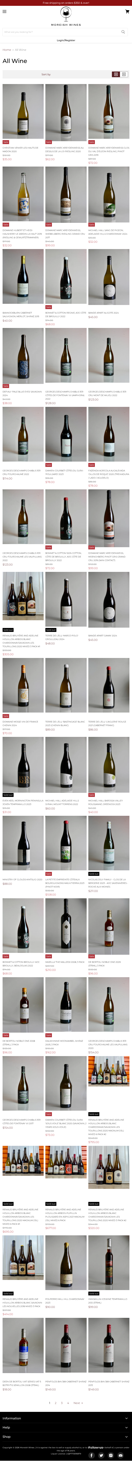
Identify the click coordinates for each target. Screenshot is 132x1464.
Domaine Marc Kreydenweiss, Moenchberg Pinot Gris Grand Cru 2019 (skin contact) (106, 557)
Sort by (46, 74)
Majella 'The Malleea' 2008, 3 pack (64, 962)
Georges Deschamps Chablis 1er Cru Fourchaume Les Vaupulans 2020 (107, 1044)
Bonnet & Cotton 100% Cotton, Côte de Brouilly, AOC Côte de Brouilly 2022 (63, 557)
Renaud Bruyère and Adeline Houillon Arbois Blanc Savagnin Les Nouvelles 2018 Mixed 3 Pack (22, 1303)
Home (7, 49)
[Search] (123, 32)
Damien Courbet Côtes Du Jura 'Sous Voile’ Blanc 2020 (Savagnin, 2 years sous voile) (65, 1123)
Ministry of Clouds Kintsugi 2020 (22, 879)
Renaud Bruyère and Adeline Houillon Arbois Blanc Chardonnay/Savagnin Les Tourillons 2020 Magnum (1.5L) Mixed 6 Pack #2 (106, 1127)
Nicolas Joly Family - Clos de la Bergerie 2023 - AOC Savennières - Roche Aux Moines (108, 883)
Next (77, 1403)
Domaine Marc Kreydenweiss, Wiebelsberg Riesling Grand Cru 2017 (65, 234)
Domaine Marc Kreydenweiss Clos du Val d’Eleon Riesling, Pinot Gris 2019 (108, 151)
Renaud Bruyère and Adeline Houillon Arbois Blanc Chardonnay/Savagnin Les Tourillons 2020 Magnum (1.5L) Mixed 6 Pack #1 (20, 1216)
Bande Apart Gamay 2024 (102, 635)
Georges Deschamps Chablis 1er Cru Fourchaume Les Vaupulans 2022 (22, 557)
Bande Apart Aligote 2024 (103, 312)
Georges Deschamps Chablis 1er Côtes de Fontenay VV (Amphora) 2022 (64, 395)
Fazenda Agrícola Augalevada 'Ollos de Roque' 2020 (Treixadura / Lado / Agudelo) (108, 474)
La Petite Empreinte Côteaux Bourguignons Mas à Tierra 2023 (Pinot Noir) (64, 883)
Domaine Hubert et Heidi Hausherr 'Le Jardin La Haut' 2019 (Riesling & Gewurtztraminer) (22, 234)
